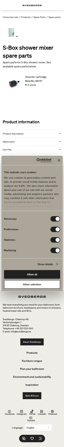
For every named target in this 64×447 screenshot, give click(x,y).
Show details (45, 264)
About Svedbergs (32, 341)
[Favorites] (32, 438)
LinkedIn (42, 414)
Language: (17, 427)
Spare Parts (39, 17)
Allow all (32, 274)
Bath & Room (32, 395)
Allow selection (32, 284)
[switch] (55, 229)
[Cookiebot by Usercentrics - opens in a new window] (38, 160)
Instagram (22, 414)
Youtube (31, 420)
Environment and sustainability (32, 376)
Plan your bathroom (32, 368)
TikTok (32, 414)
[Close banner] (59, 160)
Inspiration (32, 384)
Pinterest (52, 414)
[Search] (24, 438)
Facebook (10, 414)
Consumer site (10, 17)
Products (26, 17)
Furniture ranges (32, 361)
